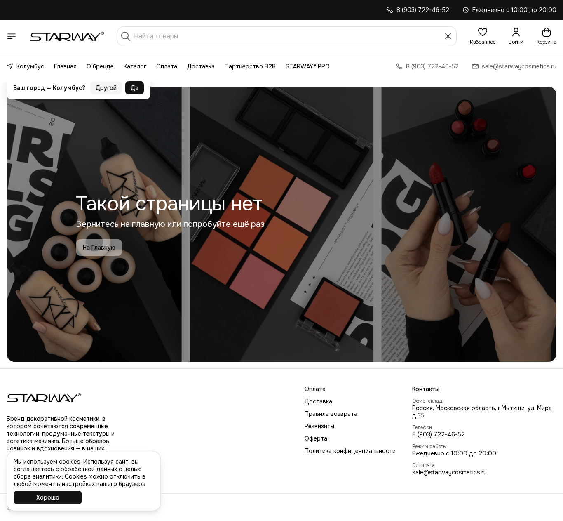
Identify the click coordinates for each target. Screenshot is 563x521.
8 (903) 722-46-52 (438, 434)
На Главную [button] (99, 247)
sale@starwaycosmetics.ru (449, 472)
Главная (65, 66)
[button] (482, 36)
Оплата (166, 66)
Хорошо (47, 497)
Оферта (316, 438)
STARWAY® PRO (308, 66)
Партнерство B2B (250, 66)
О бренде (100, 66)
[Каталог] (11, 36)
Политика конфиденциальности (350, 451)
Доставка (201, 66)
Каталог (135, 66)
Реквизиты (319, 426)
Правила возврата (331, 413)
